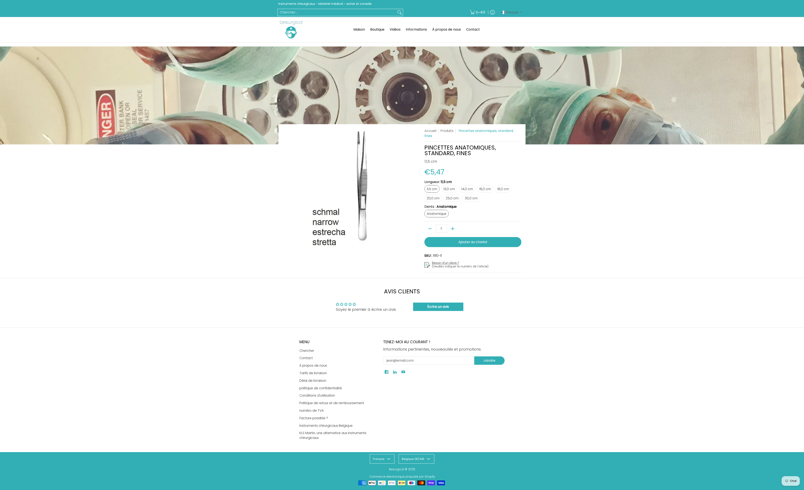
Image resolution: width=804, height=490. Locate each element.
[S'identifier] (492, 12)
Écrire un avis (438, 306)
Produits (447, 130)
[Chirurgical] (291, 29)
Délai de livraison (312, 380)
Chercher (306, 350)
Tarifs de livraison (313, 373)
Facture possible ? (313, 418)
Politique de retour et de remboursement (331, 403)
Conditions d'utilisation (317, 395)
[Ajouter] (452, 228)
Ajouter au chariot (472, 242)
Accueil (430, 130)
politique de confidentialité (320, 388)
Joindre (489, 360)
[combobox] (337, 12)
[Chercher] (399, 12)
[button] (512, 12)
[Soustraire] (430, 228)
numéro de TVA (311, 410)
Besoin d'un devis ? (445, 263)
